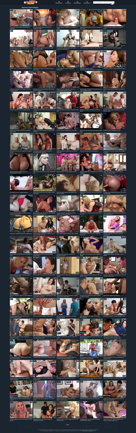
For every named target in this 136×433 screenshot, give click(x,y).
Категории (68, 3)
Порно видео (59, 3)
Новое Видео (77, 3)
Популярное (87, 3)
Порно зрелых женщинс (87, 430)
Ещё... (68, 424)
